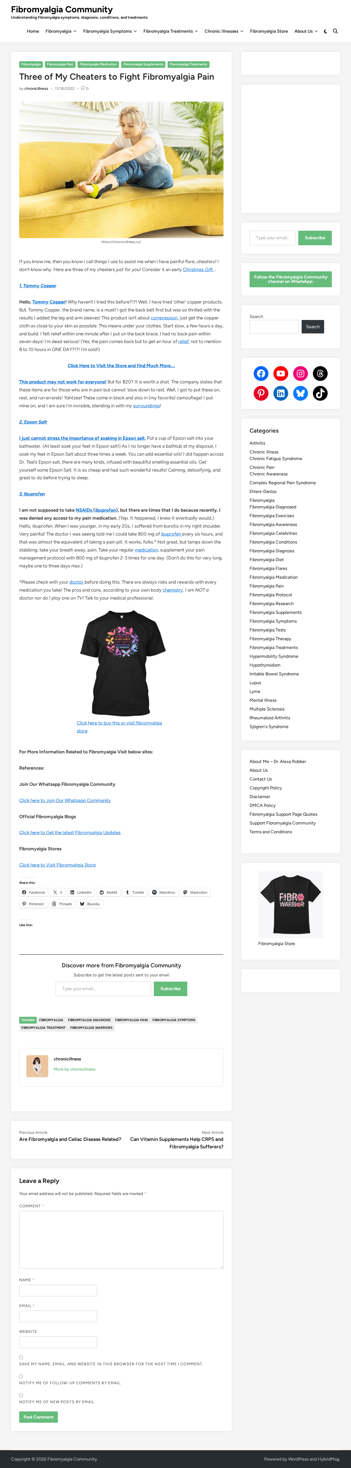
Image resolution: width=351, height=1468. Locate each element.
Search (256, 316)
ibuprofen (105, 510)
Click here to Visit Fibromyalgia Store (57, 865)
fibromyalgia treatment (43, 1028)
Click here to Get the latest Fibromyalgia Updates (70, 832)
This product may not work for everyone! (62, 382)
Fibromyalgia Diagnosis (272, 550)
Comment (31, 1206)
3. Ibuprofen (32, 494)
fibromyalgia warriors (91, 1028)
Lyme (255, 691)
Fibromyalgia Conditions (273, 542)
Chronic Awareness (269, 474)
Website (28, 1331)
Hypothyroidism (265, 665)
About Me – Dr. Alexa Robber (278, 761)
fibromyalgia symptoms (173, 1020)
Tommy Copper (48, 302)
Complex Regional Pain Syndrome (283, 482)
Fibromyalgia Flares (268, 568)
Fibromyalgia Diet (60, 64)
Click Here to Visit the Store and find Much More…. (121, 365)
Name (27, 1280)
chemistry (173, 590)
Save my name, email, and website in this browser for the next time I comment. (111, 1364)
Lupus (255, 682)
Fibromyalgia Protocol (271, 594)
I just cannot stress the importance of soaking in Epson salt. (82, 438)
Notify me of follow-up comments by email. (70, 1383)
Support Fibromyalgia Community (283, 823)
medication (146, 550)
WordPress (298, 1459)
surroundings (146, 405)
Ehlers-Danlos (263, 491)
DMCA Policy (263, 805)
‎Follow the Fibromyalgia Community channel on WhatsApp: (290, 279)
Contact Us (261, 779)
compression (164, 318)
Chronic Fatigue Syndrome (276, 458)
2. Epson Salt (33, 422)
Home (33, 31)
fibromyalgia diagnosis (89, 1020)
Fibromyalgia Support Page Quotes (283, 814)
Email (27, 1305)
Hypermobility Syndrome (274, 656)
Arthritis (257, 443)
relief (183, 341)
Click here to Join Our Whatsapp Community (65, 800)
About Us (304, 31)
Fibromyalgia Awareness (273, 524)
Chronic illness (264, 452)
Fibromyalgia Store (269, 31)
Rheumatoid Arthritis (270, 717)
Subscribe (170, 988)
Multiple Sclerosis (267, 709)
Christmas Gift (198, 269)
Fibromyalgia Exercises (272, 515)
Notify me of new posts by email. (57, 1402)
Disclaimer (260, 796)
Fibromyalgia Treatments (168, 31)
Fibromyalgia (58, 31)
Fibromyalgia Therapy (270, 638)
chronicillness (36, 88)
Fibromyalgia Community (62, 9)
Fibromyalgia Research (272, 603)
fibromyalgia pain (131, 1020)
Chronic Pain (262, 467)
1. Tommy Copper (37, 285)
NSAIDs (84, 510)
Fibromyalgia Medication (98, 64)
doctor (76, 582)
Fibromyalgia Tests (268, 630)
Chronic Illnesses (221, 31)
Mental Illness (263, 700)
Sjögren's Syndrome (269, 726)
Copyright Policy (266, 787)
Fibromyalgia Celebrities (273, 533)
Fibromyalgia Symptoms (107, 31)
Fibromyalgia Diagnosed (273, 506)
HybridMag (328, 1459)
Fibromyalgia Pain (267, 586)
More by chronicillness (74, 1069)
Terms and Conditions (271, 831)
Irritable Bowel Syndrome (274, 673)
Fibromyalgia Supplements (143, 64)
